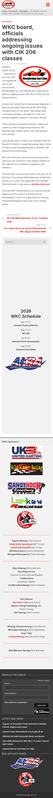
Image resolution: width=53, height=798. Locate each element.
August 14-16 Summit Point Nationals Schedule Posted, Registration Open (24, 725)
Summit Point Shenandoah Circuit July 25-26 (23, 731)
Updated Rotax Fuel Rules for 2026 (18, 749)
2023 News (7, 21)
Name (8, 683)
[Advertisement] (26, 276)
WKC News (22, 64)
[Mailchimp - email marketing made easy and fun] (41, 713)
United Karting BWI (21, 547)
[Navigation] (48, 4)
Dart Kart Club (20, 602)
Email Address (11, 693)
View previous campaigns (16, 702)
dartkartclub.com (41, 184)
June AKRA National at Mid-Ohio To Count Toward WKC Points (26, 742)
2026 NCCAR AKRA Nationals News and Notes (23, 736)
